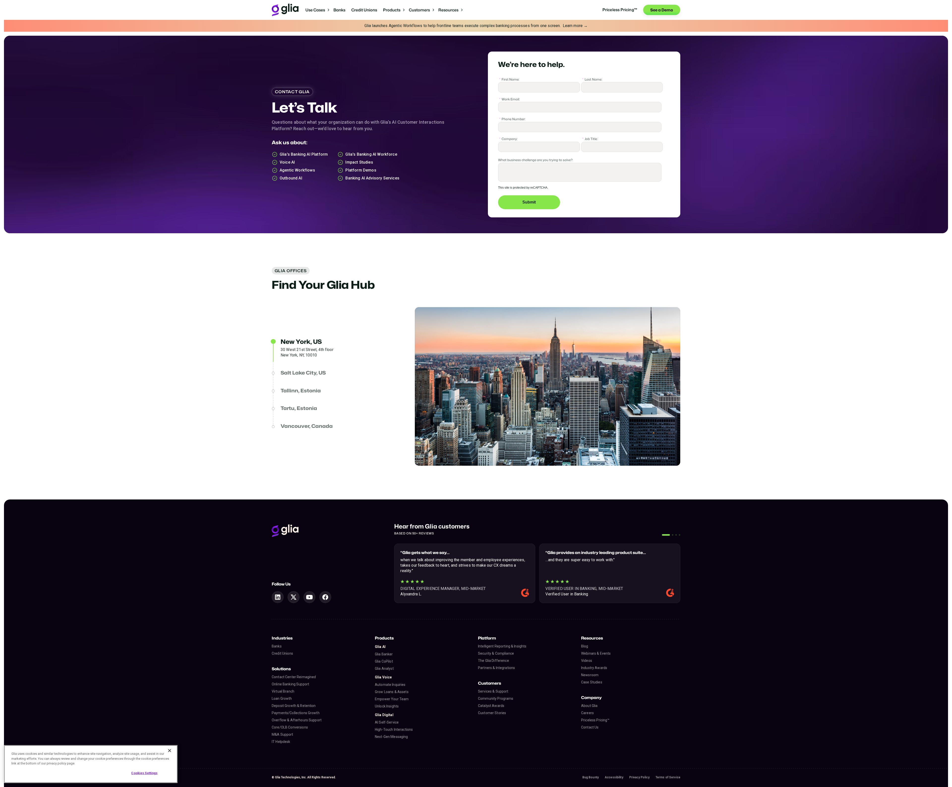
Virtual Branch (283, 691)
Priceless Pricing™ (595, 720)
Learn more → (575, 25)
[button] (317, 10)
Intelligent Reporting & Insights (502, 646)
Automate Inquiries (390, 685)
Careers (587, 713)
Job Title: (590, 138)
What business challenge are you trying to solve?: (535, 160)
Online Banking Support (290, 684)
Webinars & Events (596, 653)
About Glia (589, 706)
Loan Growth (282, 698)
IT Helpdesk (281, 742)
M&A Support (282, 734)
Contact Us (589, 727)
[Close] (169, 750)
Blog (584, 646)
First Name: (509, 79)
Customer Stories (492, 713)
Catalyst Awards (491, 706)
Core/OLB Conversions (290, 727)
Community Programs (495, 698)
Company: (508, 138)
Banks (339, 10)
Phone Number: (512, 118)
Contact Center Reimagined (294, 677)
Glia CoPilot (384, 661)
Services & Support (493, 691)
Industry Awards (594, 668)
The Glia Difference (493, 661)
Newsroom (589, 675)
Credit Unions (364, 10)
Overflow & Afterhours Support (297, 720)
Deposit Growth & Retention (294, 706)
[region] (91, 764)
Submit (529, 202)
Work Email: (509, 98)
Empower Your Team (392, 699)
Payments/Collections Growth (296, 713)
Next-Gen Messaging (391, 737)
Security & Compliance (496, 653)
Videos (586, 661)
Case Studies (591, 682)
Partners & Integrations (496, 668)
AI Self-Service (387, 722)
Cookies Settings (144, 773)
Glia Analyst (384, 668)
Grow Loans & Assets (392, 692)
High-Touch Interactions (394, 729)
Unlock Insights (387, 706)
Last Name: (592, 79)
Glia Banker (384, 654)
